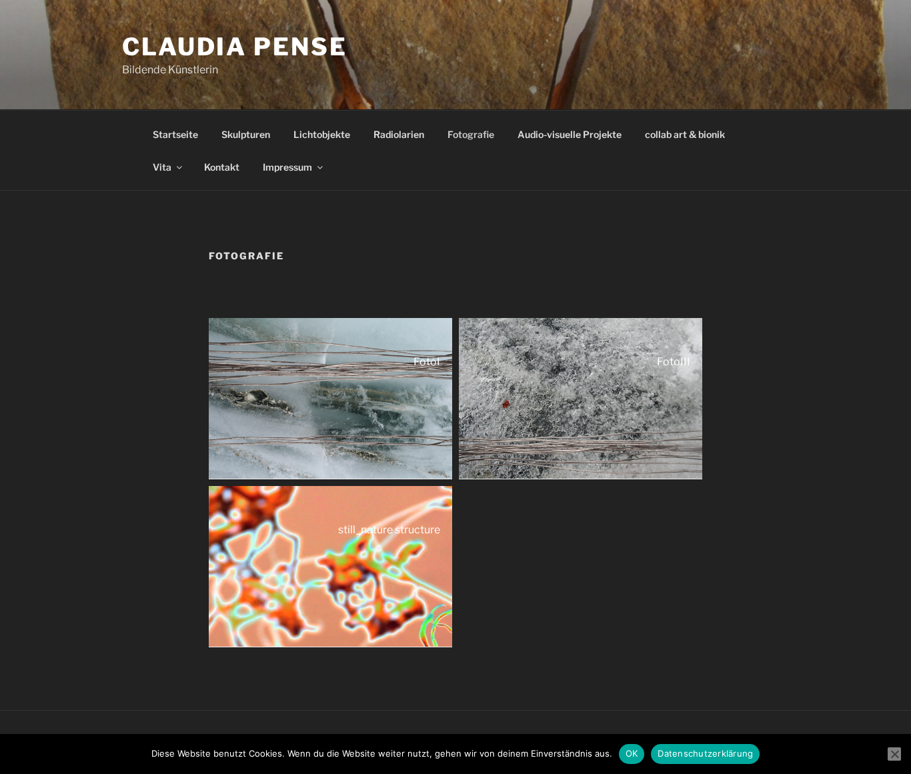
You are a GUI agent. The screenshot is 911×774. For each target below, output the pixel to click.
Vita (162, 167)
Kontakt (221, 167)
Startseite (175, 134)
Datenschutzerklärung (705, 753)
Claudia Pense (234, 46)
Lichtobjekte (321, 134)
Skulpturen (245, 134)
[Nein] (894, 754)
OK (632, 753)
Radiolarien (398, 134)
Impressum (287, 167)
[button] (330, 398)
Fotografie (470, 134)
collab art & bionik (685, 134)
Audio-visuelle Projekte (570, 134)
